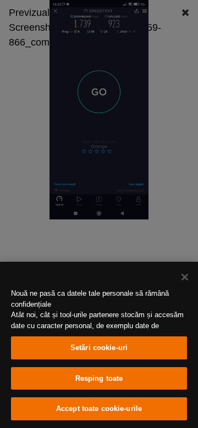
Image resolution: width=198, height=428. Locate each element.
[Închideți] (185, 277)
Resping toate (99, 378)
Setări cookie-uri (99, 347)
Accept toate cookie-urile (99, 408)
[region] (99, 345)
